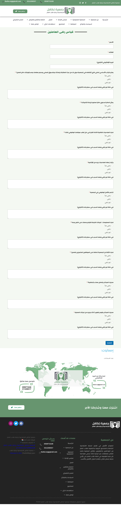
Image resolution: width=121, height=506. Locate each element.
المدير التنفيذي (18, 19)
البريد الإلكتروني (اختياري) (105, 62)
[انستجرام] (80, 2)
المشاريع (62, 24)
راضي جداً (108, 76)
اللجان (50, 19)
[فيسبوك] (85, 2)
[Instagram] (10, 423)
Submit (109, 342)
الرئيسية (105, 19)
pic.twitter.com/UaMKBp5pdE (25, 447)
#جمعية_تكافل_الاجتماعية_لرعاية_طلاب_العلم (19, 445)
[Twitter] (16, 423)
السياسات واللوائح (86, 24)
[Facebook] (21, 423)
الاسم (110, 42)
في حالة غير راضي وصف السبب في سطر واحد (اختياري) (95, 87)
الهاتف (110, 52)
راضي (109, 79)
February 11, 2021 (16, 453)
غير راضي (108, 83)
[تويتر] (83, 2)
